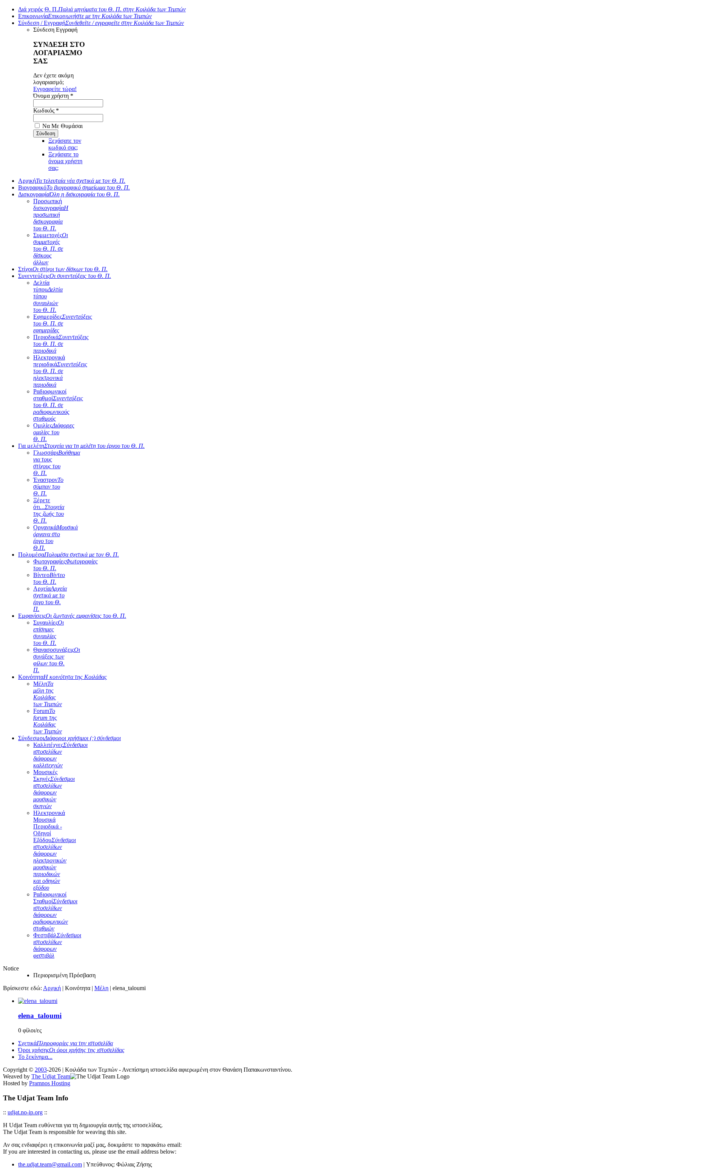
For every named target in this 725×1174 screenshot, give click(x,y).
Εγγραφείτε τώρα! (55, 89)
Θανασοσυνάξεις (56, 659)
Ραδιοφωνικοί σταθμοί (58, 405)
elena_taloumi (40, 1016)
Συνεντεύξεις (64, 276)
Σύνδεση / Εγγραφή (101, 23)
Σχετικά (65, 1043)
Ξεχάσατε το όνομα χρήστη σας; (65, 161)
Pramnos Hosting (49, 1083)
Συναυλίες (48, 632)
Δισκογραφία (69, 194)
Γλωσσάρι (56, 462)
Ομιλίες (53, 432)
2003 (41, 1069)
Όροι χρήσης (71, 1050)
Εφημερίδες (62, 323)
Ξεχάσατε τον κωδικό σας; (64, 144)
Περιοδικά (61, 344)
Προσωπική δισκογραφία (50, 214)
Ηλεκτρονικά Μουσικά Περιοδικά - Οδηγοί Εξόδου (54, 850)
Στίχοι (63, 269)
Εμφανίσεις (72, 615)
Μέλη (47, 693)
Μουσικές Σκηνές (54, 789)
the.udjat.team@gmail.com (50, 1164)
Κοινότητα (62, 677)
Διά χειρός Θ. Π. (102, 9)
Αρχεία (50, 598)
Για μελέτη (81, 446)
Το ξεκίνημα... (35, 1057)
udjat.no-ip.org (25, 1112)
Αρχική (71, 180)
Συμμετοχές (50, 248)
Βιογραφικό (74, 187)
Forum (47, 721)
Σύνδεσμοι (69, 738)
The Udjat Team (50, 1076)
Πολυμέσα (68, 554)
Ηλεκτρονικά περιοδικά (60, 371)
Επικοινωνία (85, 16)
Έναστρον (48, 487)
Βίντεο (49, 578)
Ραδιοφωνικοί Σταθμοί (55, 911)
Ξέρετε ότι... (48, 510)
